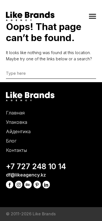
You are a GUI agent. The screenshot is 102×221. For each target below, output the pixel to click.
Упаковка (16, 122)
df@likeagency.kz (26, 175)
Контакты (16, 150)
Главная (15, 113)
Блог (11, 141)
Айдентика (18, 131)
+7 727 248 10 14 (36, 166)
